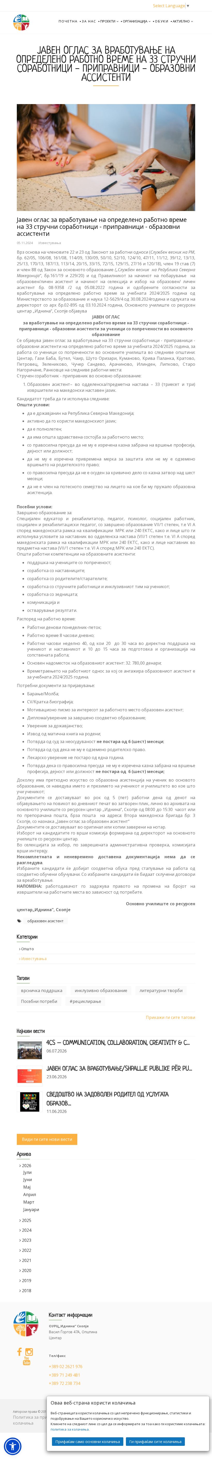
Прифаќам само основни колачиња (87, 1441)
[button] (12, 1446)
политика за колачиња (70, 1429)
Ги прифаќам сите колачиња (155, 1441)
